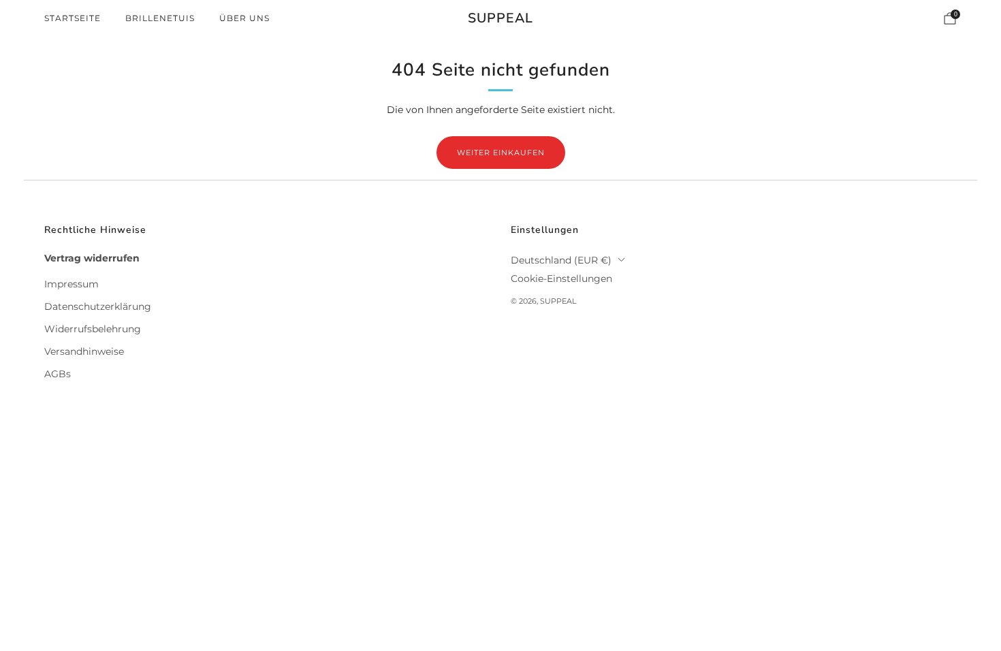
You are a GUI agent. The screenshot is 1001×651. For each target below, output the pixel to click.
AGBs (57, 374)
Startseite (72, 18)
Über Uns (244, 18)
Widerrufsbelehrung (92, 329)
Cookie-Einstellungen (561, 278)
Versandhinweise (84, 351)
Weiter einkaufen (501, 152)
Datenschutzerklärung (97, 306)
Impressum (71, 284)
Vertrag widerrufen (92, 258)
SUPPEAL (500, 18)
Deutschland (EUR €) (561, 260)
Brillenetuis (160, 18)
